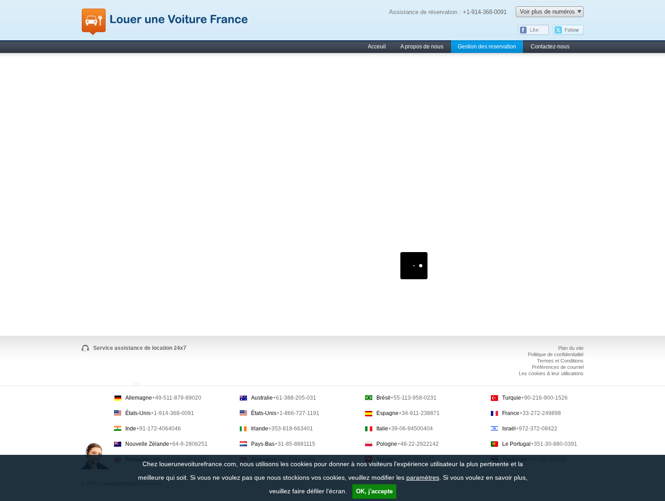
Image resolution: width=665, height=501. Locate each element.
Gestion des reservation (487, 46)
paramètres (422, 477)
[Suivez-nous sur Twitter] (568, 33)
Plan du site (571, 348)
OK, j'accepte (374, 491)
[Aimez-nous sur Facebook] (533, 33)
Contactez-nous (550, 46)
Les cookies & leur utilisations (551, 373)
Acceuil (377, 46)
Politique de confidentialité (556, 354)
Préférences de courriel (558, 367)
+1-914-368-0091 (485, 12)
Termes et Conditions (560, 360)
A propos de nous (421, 46)
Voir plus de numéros (547, 11)
